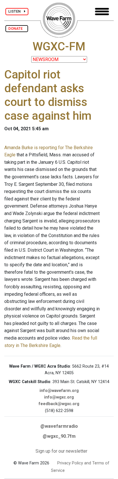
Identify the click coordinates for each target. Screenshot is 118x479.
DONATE (16, 28)
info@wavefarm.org (59, 390)
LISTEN (16, 11)
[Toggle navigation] (102, 12)
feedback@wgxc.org (59, 403)
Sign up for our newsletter (61, 451)
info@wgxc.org (59, 397)
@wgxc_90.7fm (59, 436)
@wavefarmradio (59, 426)
